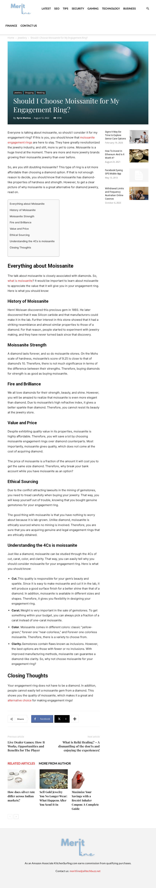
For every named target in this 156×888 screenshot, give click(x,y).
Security (78, 8)
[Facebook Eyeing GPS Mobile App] (138, 175)
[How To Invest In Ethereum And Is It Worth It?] (138, 155)
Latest (46, 8)
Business (129, 8)
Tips (65, 8)
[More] (75, 719)
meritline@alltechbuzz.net (85, 871)
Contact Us (29, 25)
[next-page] (16, 816)
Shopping (29, 92)
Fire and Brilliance (21, 222)
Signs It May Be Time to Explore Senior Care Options (115, 135)
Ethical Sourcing (20, 234)
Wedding (41, 92)
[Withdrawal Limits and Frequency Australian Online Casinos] (138, 193)
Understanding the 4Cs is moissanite (32, 241)
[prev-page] (10, 816)
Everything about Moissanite (27, 203)
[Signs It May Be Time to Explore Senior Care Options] (138, 136)
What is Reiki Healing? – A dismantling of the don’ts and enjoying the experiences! (79, 746)
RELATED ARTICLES (21, 763)
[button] (147, 8)
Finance (11, 25)
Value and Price (19, 228)
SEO (56, 8)
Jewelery (22, 37)
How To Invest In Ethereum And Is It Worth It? (114, 154)
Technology (111, 8)
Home (11, 37)
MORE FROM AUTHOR (55, 763)
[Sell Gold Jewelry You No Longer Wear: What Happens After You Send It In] (54, 779)
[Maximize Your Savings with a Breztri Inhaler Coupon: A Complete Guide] (86, 779)
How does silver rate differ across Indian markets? (21, 796)
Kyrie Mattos (24, 117)
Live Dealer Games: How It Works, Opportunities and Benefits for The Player (26, 746)
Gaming (93, 8)
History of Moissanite (23, 210)
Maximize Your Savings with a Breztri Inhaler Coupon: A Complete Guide (85, 800)
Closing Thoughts (21, 247)
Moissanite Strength (22, 216)
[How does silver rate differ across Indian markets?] (22, 779)
